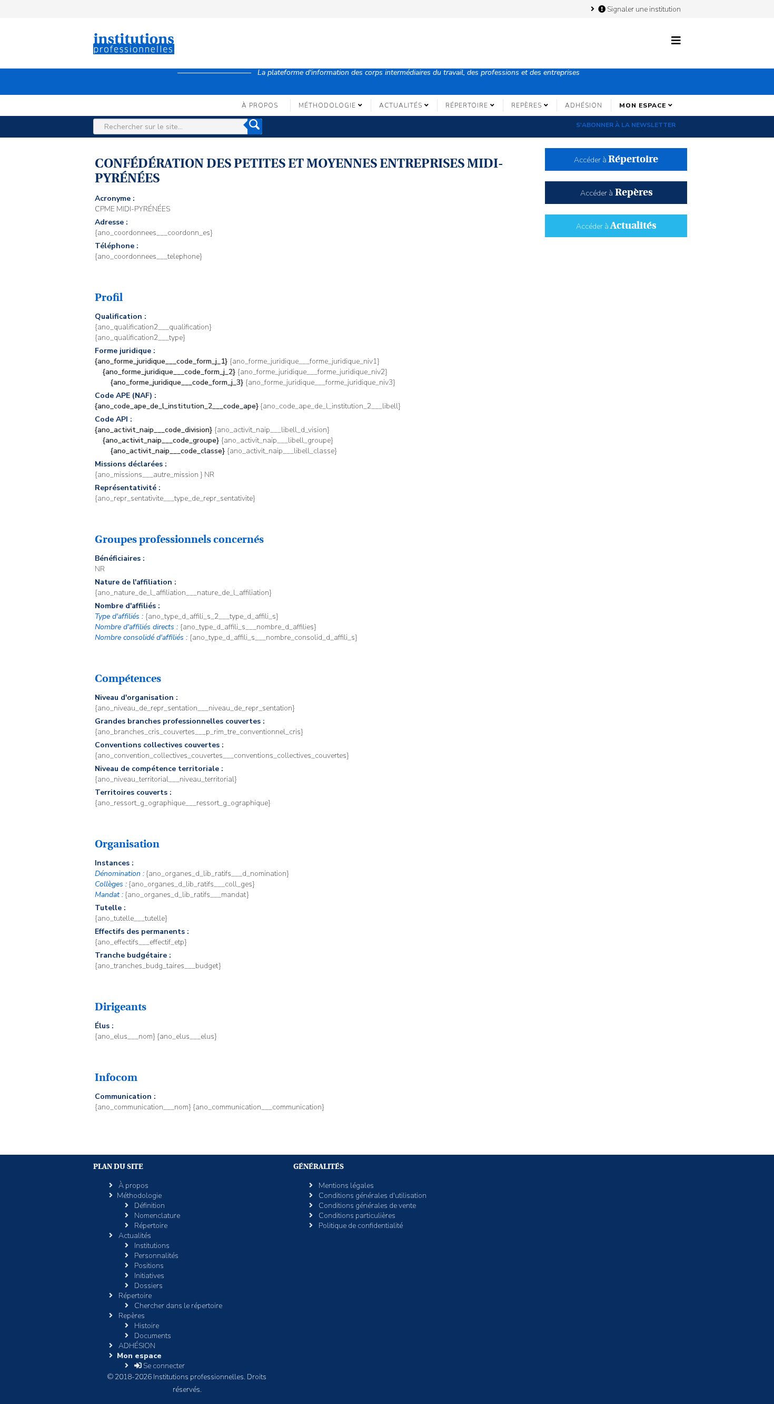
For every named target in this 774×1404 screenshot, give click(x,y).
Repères (526, 105)
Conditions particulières (356, 1216)
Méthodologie (327, 105)
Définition (149, 1206)
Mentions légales (345, 1186)
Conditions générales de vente (366, 1206)
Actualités (400, 105)
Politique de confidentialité (360, 1226)
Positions (148, 1266)
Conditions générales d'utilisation (371, 1196)
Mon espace (642, 105)
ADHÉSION (583, 105)
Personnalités (155, 1256)
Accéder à (616, 160)
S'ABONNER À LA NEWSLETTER (626, 125)
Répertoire (466, 105)
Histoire (146, 1326)
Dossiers (148, 1286)
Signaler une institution (643, 9)
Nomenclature (156, 1216)
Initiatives (148, 1276)
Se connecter (163, 1366)
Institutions (151, 1246)
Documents (152, 1336)
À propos (260, 105)
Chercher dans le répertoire (177, 1306)
